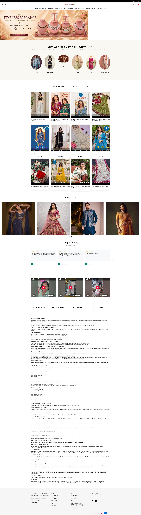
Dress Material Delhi (52, 427)
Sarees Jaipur (67, 409)
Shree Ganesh (89, 467)
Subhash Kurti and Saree (42, 451)
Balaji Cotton (73, 467)
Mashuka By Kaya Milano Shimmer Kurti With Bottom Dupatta (100, 153)
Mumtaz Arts (103, 471)
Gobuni (99, 456)
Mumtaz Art (51, 465)
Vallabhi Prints (99, 482)
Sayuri (37, 471)
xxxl (61, 115)
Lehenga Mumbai (34, 446)
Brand (72, 500)
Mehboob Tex (90, 471)
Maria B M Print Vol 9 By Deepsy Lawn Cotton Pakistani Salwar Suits (80, 187)
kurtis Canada (43, 414)
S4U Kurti (43, 482)
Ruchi (57, 457)
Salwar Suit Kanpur (84, 437)
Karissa (39, 452)
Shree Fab (32, 477)
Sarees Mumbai (33, 409)
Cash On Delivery (54, 498)
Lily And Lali (81, 481)
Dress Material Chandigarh (35, 429)
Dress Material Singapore (68, 423)
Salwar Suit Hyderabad (42, 437)
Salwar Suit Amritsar (43, 438)
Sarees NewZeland (70, 405)
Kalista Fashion (38, 456)
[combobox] (4, 4)
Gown (76, 8)
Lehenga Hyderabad (41, 446)
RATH (40, 482)
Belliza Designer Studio (89, 472)
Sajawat (40, 471)
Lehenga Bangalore (84, 446)
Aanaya (36, 483)
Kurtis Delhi (45, 418)
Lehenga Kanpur (77, 446)
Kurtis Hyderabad (40, 418)
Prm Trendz (39, 467)
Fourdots (104, 472)
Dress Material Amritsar (55, 429)
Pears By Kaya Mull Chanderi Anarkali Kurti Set (60, 186)
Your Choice (33, 471)
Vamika (103, 452)
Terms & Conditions (54, 495)
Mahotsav (95, 456)
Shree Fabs (40, 472)
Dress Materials (50, 8)
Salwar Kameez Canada (51, 433)
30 (105, 115)
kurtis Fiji (38, 414)
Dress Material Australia (59, 423)
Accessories (93, 8)
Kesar (45, 461)
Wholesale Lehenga (34, 339)
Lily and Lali (79, 452)
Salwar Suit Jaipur (77, 437)
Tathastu (41, 461)
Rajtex (59, 456)
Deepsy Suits (82, 471)
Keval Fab (36, 477)
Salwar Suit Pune (63, 437)
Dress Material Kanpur (93, 427)
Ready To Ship (73, 86)
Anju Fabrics (96, 452)
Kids (83, 8)
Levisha (74, 465)
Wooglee (56, 452)
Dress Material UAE (96, 423)
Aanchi (88, 482)
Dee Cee (65, 451)
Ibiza (62, 471)
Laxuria (85, 482)
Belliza (63, 465)
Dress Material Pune (68, 427)
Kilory (75, 471)
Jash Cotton (55, 465)
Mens (87, 8)
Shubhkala (37, 461)
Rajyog (67, 456)
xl (55, 115)
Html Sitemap (73, 498)
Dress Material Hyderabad (44, 427)
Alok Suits (32, 465)
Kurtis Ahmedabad (90, 418)
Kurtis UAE (73, 414)
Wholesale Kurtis (34, 335)
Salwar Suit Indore (56, 437)
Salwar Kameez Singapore (70, 433)
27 (101, 115)
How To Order (53, 501)
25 (97, 115)
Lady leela (76, 481)
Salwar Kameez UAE (98, 433)
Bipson (66, 465)
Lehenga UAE (80, 442)
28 (103, 115)
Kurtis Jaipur (65, 418)
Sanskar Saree (54, 456)
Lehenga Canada (45, 442)
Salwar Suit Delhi (50, 437)
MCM (82, 467)
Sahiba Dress (58, 471)
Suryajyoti (43, 465)
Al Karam (36, 472)
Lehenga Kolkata (40, 447)
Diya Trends (58, 451)
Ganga (95, 465)
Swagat (54, 471)
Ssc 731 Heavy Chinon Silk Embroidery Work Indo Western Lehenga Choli (80, 153)
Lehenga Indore (53, 446)
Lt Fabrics (83, 456)
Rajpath (61, 456)
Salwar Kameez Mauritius (79, 433)
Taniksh (32, 451)
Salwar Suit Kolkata (51, 438)
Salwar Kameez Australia (60, 433)
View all (92, 46)
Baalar (98, 465)
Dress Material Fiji (43, 423)
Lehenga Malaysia (34, 442)
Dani (68, 471)
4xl (63, 115)
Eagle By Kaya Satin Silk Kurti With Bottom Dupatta (79, 120)
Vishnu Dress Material (66, 467)
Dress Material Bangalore (101, 427)
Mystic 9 (74, 452)
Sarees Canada (44, 405)
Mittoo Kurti (72, 482)
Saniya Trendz (73, 472)
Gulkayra (47, 471)
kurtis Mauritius (61, 414)
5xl (66, 115)
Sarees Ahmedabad (93, 409)
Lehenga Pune (59, 446)
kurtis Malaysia (33, 414)
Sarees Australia (50, 405)
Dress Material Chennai (72, 429)
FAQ (52, 503)
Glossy (79, 467)
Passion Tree (80, 451)
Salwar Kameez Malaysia (35, 433)
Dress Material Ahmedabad (45, 429)
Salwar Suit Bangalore (91, 437)
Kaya (87, 451)
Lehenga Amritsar (34, 447)
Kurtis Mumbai (33, 418)
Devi (84, 451)
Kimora (86, 471)
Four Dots (55, 472)
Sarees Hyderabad (40, 409)
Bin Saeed (60, 467)
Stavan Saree (75, 456)
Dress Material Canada (51, 423)
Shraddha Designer (42, 477)
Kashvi (54, 457)
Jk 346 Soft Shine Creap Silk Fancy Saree (100, 186)
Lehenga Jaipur (71, 446)
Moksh (100, 451)
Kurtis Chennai (33, 419)
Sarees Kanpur (72, 409)
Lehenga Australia (52, 442)
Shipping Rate (53, 505)
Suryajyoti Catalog (51, 481)
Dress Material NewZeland (87, 423)
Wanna (53, 452)
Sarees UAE (76, 405)
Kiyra (36, 457)
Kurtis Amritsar (97, 418)
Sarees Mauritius (63, 405)
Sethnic (79, 456)
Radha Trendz (63, 477)
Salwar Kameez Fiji (43, 433)
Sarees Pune (57, 409)
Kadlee (107, 451)
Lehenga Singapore (59, 442)
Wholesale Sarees (34, 334)
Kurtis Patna (60, 418)
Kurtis (64, 8)
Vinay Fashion (105, 465)
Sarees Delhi (46, 409)
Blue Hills (70, 452)
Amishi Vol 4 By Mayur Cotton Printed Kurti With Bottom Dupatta (59, 120)
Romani (59, 465)
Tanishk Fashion (63, 472)
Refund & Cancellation (55, 506)
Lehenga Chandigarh (91, 446)
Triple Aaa (43, 467)
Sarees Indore (51, 409)
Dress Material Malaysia (35, 423)
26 (99, 115)
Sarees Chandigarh (86, 409)
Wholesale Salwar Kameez (35, 338)
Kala (72, 465)
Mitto (82, 452)
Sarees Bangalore (79, 409)
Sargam (65, 471)
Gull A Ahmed (55, 467)
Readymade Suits (70, 8)
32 (109, 115)
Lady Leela (66, 452)
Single (104, 8)
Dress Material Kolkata (64, 429)
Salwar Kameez (42, 8)
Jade (77, 467)
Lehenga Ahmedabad (99, 446)
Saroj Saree (49, 456)
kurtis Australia (48, 414)
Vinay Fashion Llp (97, 471)
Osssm (63, 452)
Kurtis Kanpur (70, 418)
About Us (52, 493)
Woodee (96, 451)
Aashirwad (44, 471)
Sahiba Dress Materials (90, 465)
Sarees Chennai (33, 410)
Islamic (79, 8)
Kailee (48, 451)
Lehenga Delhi (47, 446)
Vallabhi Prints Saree (104, 456)
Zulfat (85, 467)
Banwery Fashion (46, 472)
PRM (54, 451)
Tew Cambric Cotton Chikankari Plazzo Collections (38, 120)
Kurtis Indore (50, 418)
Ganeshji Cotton (82, 465)
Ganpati (47, 467)
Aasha (56, 477)
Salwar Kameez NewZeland (89, 433)
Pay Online (73, 493)
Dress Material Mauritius (78, 423)
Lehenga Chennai (47, 447)
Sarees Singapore (57, 405)
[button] (69, 236)
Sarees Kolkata (106, 409)
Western (99, 8)
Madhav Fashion (33, 467)
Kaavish (77, 472)
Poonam (36, 452)
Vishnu (104, 482)
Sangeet (79, 482)
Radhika (35, 451)
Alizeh (62, 451)
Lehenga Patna (65, 446)
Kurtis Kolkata (102, 418)
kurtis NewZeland (68, 414)
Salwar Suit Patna (70, 437)
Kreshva (95, 482)
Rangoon (51, 451)
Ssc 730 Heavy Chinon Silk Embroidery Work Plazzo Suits (60, 153)
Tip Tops (87, 452)
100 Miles (32, 452)
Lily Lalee (103, 451)
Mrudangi (43, 452)
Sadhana (100, 465)
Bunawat (70, 456)
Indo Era (47, 452)
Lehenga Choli (58, 8)
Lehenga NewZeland (73, 442)
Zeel (34, 461)
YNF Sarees (33, 457)
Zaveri (37, 473)
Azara (77, 465)
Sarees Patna (62, 409)
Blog (72, 501)
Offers (85, 86)
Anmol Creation (88, 456)
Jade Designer (69, 477)
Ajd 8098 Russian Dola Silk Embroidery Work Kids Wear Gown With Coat (101, 120)
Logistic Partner (54, 500)
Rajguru (91, 482)
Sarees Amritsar (100, 409)
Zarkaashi (39, 457)
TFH (92, 456)
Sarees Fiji (39, 405)
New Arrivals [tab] (58, 86)
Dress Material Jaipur (84, 427)
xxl (58, 115)
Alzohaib (98, 472)
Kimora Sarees (47, 457)
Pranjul (47, 465)
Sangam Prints (44, 456)
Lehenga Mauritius (66, 442)
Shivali (100, 452)
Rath (64, 456)
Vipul (59, 457)
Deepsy (50, 467)
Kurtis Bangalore (76, 418)
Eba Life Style (33, 473)
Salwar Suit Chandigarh (100, 437)
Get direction (33, 502)
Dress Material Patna (76, 427)
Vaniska (89, 451)
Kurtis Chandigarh (83, 418)
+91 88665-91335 (36, 500)
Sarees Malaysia (33, 405)
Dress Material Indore (61, 427)
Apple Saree (33, 456)
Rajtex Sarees (33, 481)
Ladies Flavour (69, 451)
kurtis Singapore (55, 414)
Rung (85, 452)
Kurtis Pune (55, 418)
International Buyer (74, 495)
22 (93, 115)
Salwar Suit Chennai (58, 438)
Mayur (40, 465)
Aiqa (72, 471)
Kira (51, 457)
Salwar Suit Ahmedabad (35, 438)
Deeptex (93, 451)
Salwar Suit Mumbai (34, 437)
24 (95, 115)
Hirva (50, 452)
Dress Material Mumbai (35, 427)
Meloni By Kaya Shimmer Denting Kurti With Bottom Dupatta (39, 153)
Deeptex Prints (44, 481)
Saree (36, 8)
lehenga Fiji (40, 442)
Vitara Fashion (75, 451)
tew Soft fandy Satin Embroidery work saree (39, 186)
